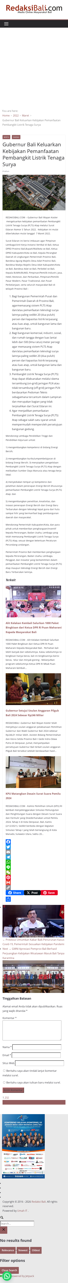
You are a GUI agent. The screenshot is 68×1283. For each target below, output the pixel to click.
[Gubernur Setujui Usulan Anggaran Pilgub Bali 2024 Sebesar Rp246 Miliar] (33, 675)
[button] (7, 1276)
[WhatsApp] (34, 862)
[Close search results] (3, 1230)
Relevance (8, 1250)
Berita (6, 137)
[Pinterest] (34, 877)
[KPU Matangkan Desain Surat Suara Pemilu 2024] (33, 758)
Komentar (10, 1018)
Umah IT (22, 1210)
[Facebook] (34, 841)
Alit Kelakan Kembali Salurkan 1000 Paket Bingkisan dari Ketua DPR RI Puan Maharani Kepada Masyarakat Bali (34, 627)
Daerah (16, 137)
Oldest (36, 1250)
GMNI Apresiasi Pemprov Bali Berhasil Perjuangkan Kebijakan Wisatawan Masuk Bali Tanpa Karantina (33, 953)
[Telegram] (34, 857)
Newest (23, 1250)
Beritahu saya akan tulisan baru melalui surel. (33, 1082)
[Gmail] (34, 882)
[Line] (34, 867)
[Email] (34, 852)
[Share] (34, 899)
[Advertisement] (34, 73)
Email (7, 1055)
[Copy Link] (34, 887)
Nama (7, 1047)
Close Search (9, 1270)
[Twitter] (34, 846)
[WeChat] (34, 872)
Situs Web (8, 1063)
